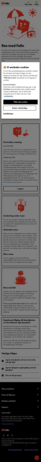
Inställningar (8, 114)
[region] (20, 90)
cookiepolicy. (8, 96)
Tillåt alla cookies (20, 102)
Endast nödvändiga (19, 108)
